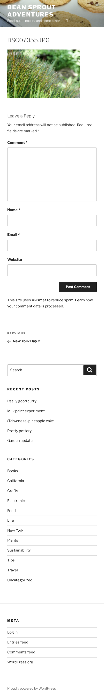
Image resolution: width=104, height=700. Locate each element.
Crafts (12, 491)
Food (11, 511)
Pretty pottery (19, 431)
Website (14, 259)
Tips (11, 560)
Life (10, 520)
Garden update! (20, 440)
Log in (12, 632)
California (15, 481)
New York (15, 530)
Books (12, 471)
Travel (12, 570)
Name (13, 210)
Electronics (17, 501)
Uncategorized (19, 580)
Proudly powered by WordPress (31, 688)
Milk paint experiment (26, 411)
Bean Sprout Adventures (31, 11)
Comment (17, 142)
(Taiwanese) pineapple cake (30, 421)
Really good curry (22, 401)
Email (13, 234)
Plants (12, 540)
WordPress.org (20, 662)
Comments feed (21, 652)
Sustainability (19, 550)
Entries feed (17, 642)
